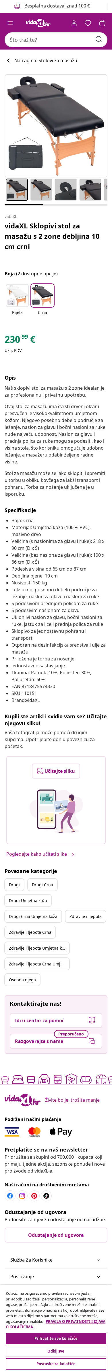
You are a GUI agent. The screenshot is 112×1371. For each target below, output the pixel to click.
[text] (20, 340)
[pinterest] (34, 1196)
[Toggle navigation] (10, 23)
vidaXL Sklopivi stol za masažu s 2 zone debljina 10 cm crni (52, 236)
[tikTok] (46, 1196)
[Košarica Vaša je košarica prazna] (102, 23)
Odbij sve (55, 1351)
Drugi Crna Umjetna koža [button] (33, 916)
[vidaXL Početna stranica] (38, 23)
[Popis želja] (88, 23)
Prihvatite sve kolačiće (56, 1338)
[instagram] (22, 1196)
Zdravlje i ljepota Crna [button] (30, 932)
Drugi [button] (14, 884)
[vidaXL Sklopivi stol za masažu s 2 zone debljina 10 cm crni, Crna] (56, 126)
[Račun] (74, 23)
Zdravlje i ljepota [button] (85, 916)
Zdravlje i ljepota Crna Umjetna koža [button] (39, 964)
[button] (17, 303)
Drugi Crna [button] (42, 884)
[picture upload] (56, 811)
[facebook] (10, 1196)
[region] (56, 1328)
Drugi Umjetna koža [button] (28, 900)
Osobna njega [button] (22, 979)
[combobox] (56, 39)
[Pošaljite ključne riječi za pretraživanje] (98, 39)
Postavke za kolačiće (56, 1363)
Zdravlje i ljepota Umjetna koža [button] (38, 948)
